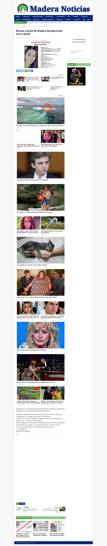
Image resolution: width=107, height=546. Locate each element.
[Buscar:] (83, 22)
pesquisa (22, 503)
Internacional (26, 19)
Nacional (59, 19)
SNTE (89, 19)
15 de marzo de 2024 (22, 38)
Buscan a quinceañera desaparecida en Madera (40, 534)
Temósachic (26, 16)
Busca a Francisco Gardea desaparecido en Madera (57, 534)
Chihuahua (77, 19)
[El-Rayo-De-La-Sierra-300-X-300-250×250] (76, 84)
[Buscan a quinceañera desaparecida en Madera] (41, 526)
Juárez (17, 19)
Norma (30, 38)
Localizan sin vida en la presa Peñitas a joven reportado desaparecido (23, 535)
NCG (69, 16)
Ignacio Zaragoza (38, 16)
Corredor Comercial (48, 19)
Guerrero (75, 16)
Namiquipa (84, 16)
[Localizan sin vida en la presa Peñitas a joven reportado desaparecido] (24, 526)
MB (84, 19)
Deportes (36, 19)
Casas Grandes (60, 16)
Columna (68, 19)
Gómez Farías (50, 16)
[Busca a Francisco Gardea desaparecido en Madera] (57, 526)
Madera (18, 16)
